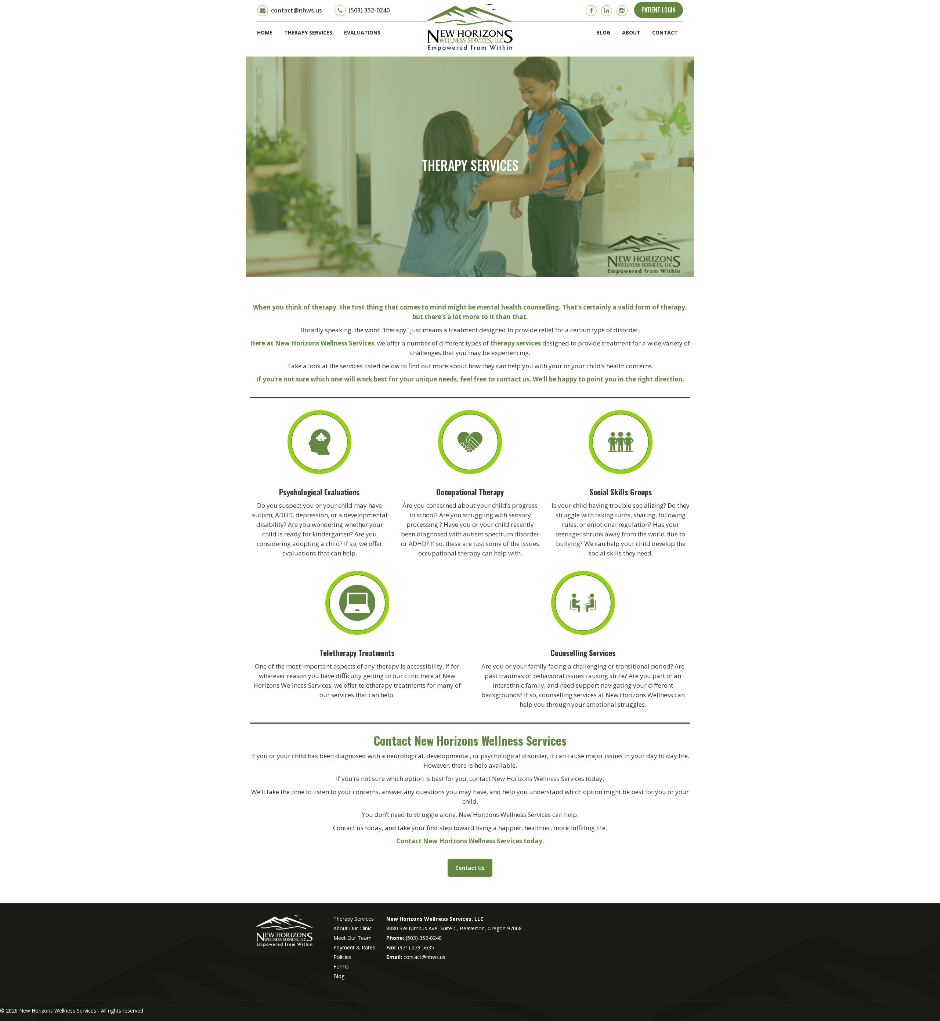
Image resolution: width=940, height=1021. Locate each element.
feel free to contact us (494, 379)
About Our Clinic (352, 928)
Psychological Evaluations (319, 491)
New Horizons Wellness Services (58, 1010)
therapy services (515, 343)
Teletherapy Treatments (357, 652)
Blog (603, 32)
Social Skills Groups (620, 491)
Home (264, 32)
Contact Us (470, 867)
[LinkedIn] (607, 10)
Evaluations (362, 32)
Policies (342, 956)
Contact (665, 32)
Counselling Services (583, 652)
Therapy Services (308, 32)
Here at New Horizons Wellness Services (312, 343)
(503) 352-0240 (424, 937)
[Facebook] (591, 10)
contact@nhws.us (424, 956)
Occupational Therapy (470, 491)
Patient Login (658, 10)
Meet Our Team (352, 937)
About (631, 32)
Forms (341, 966)
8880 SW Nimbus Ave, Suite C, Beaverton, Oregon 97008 (454, 928)
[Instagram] (622, 10)
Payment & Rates (354, 947)
